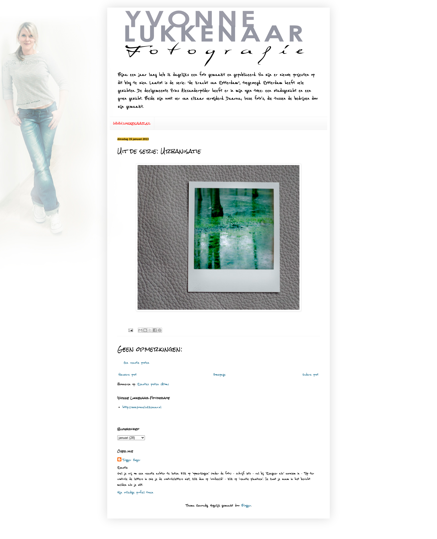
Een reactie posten (136, 363)
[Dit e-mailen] (140, 330)
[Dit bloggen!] (145, 330)
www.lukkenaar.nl (131, 123)
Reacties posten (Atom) (153, 384)
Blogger (246, 506)
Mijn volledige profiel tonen (135, 492)
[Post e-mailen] (131, 330)
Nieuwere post (128, 375)
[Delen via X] (149, 330)
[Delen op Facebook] (154, 330)
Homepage (219, 375)
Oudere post (310, 375)
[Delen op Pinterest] (159, 330)
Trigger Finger (131, 460)
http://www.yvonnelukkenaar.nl (141, 407)
